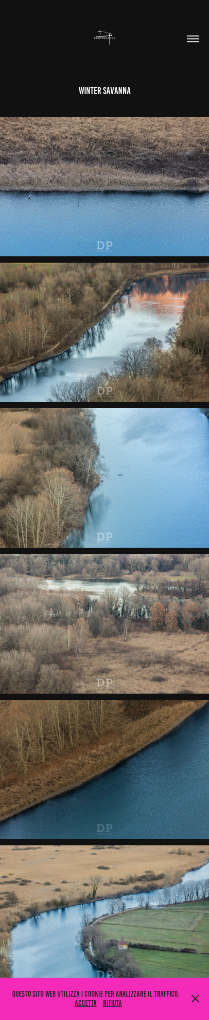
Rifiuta (112, 1003)
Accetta (86, 1003)
